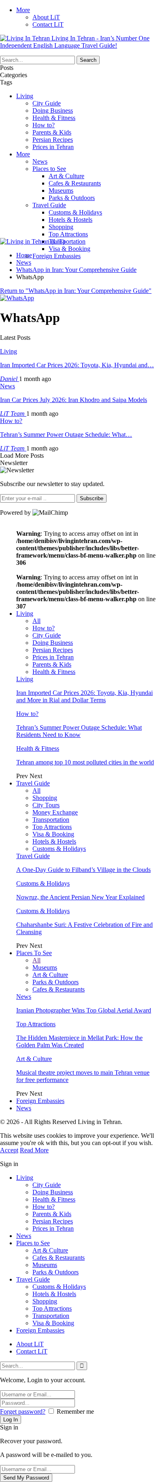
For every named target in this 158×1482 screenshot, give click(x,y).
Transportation (67, 241)
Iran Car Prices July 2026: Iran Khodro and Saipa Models (73, 399)
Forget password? (22, 1411)
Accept (9, 1150)
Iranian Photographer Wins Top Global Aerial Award (83, 1010)
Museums (61, 190)
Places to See (49, 168)
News (39, 161)
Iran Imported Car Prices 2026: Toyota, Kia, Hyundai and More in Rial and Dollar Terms (84, 696)
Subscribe (91, 498)
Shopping (61, 226)
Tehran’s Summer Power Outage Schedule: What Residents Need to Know (79, 731)
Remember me (75, 1411)
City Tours (46, 805)
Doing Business (52, 110)
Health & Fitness (53, 117)
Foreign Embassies (56, 256)
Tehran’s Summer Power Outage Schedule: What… (66, 434)
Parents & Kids (51, 132)
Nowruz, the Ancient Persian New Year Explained (80, 897)
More (23, 9)
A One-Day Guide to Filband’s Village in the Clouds (83, 869)
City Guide (46, 103)
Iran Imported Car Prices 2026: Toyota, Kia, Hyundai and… (77, 365)
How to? (43, 125)
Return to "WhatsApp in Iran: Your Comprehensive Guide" (76, 290)
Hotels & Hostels (70, 219)
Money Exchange (55, 812)
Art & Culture (66, 176)
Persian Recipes (52, 139)
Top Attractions (68, 234)
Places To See (34, 952)
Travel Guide (49, 205)
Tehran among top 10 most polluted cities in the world (85, 762)
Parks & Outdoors (72, 197)
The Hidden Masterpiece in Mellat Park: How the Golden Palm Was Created (79, 1041)
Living (24, 96)
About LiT (46, 17)
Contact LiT (48, 24)
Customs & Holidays (75, 212)
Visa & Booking (69, 248)
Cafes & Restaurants (75, 183)
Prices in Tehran (53, 146)
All (36, 620)
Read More (34, 1150)
